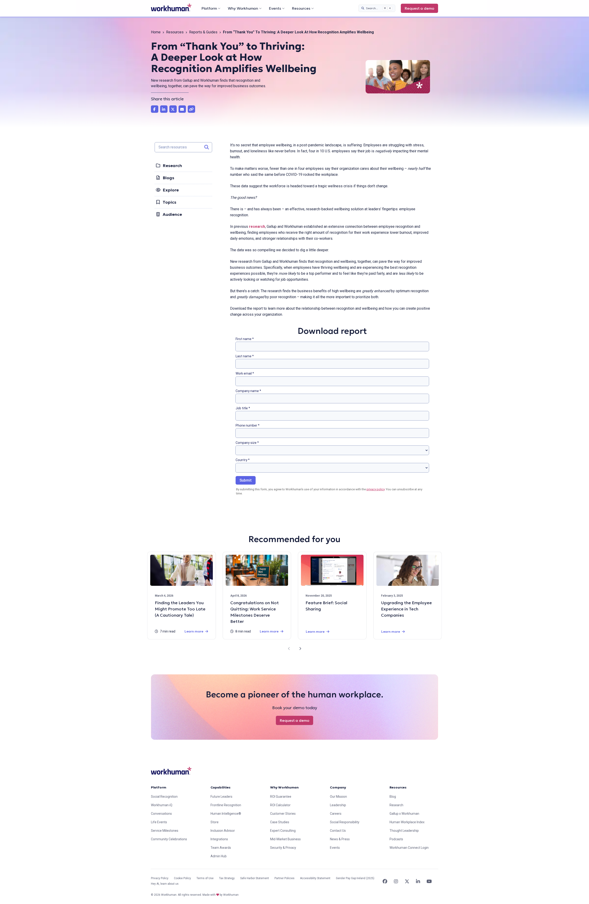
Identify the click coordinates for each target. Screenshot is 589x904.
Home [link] (156, 32)
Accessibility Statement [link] (315, 878)
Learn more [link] (194, 631)
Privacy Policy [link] (159, 878)
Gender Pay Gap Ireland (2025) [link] (355, 878)
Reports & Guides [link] (203, 32)
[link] (171, 7)
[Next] (300, 648)
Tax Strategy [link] (227, 878)
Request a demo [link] (419, 8)
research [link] (257, 226)
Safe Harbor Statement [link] (254, 878)
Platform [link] (158, 787)
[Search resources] (206, 147)
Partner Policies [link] (284, 878)
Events (275, 8)
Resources (301, 8)
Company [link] (338, 787)
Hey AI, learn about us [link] (165, 883)
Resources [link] (175, 32)
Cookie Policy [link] (182, 878)
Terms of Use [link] (205, 878)
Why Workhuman (243, 8)
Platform (209, 8)
